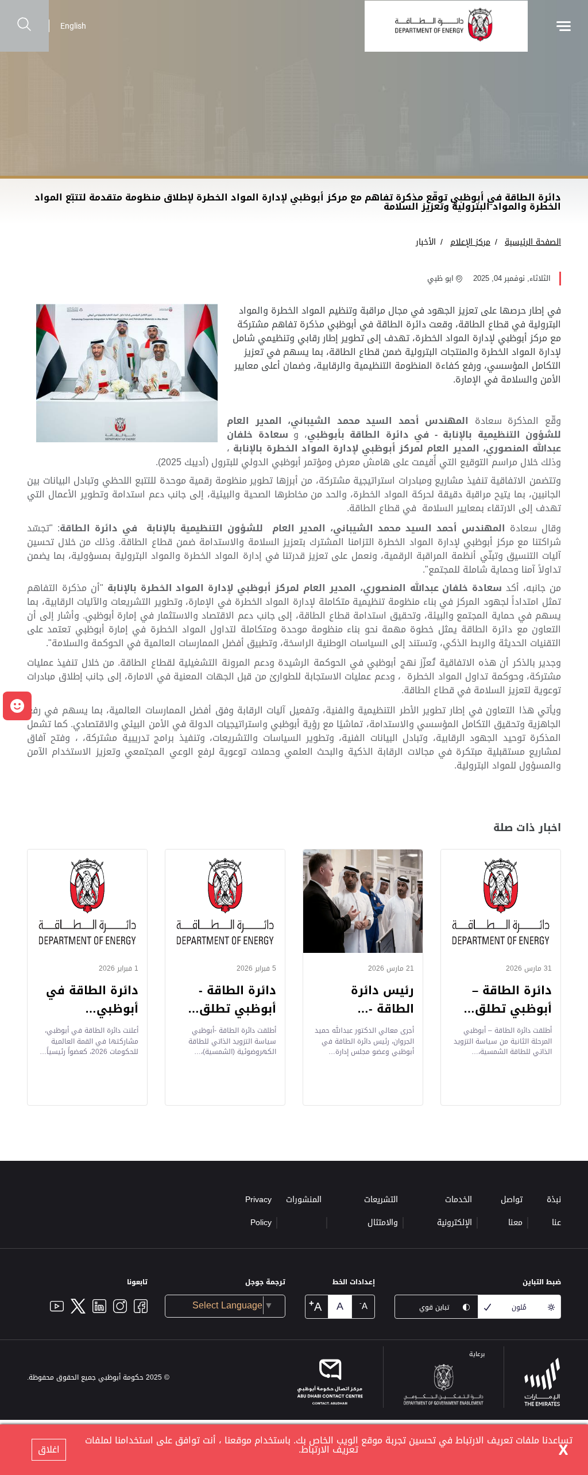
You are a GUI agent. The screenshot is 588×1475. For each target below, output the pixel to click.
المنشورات (304, 1199)
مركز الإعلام (470, 242)
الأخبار (426, 242)
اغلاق (49, 1449)
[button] (17, 706)
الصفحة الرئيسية (533, 242)
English (73, 25)
